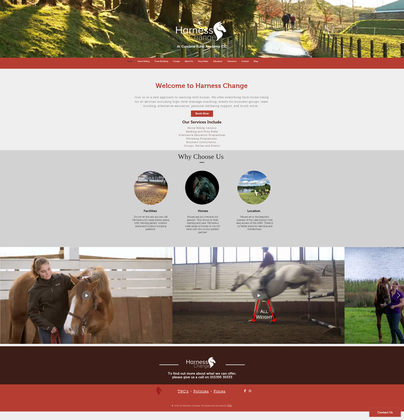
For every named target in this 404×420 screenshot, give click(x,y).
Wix (229, 406)
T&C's (183, 391)
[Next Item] (398, 295)
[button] (176, 61)
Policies (201, 391)
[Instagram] (250, 390)
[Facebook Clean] (245, 390)
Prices (220, 391)
